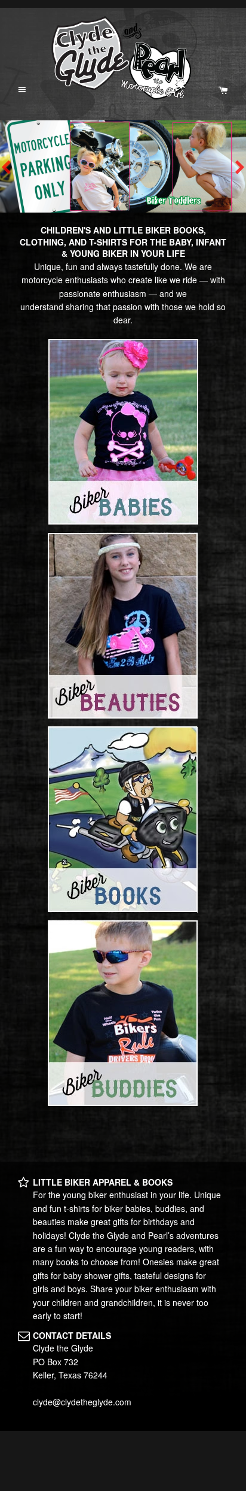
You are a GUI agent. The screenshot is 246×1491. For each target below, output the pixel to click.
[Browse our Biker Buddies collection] (123, 1013)
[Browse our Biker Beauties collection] (123, 625)
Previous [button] (6, 166)
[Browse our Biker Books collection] (123, 819)
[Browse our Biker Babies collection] (123, 432)
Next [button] (240, 166)
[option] (123, 166)
